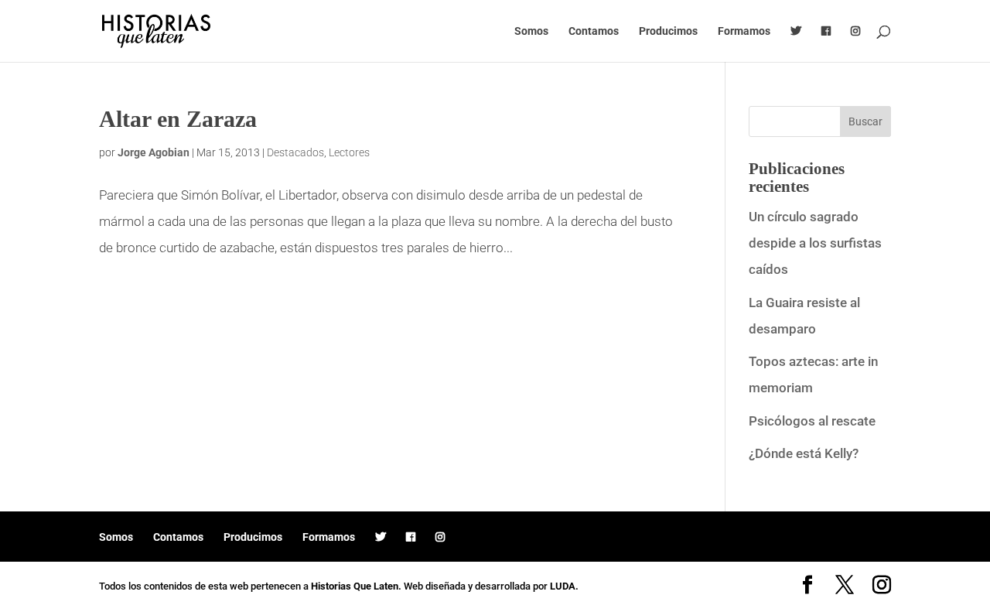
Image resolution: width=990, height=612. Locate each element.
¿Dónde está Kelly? (804, 453)
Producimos (668, 31)
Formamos (744, 31)
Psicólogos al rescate (812, 421)
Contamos (593, 31)
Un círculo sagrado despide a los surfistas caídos (815, 243)
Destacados (295, 152)
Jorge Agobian (153, 152)
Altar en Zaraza (178, 119)
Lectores (349, 152)
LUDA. (564, 586)
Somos (531, 31)
